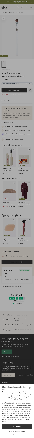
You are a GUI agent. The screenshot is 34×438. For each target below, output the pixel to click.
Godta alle (17, 427)
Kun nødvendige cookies (17, 431)
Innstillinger (17, 435)
